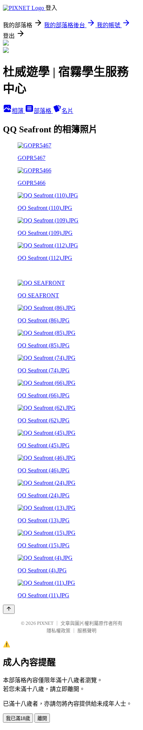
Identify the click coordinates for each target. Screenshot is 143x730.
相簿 (18, 111)
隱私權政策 (58, 630)
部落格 (43, 111)
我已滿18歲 (18, 718)
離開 (42, 718)
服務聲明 (86, 630)
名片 (67, 111)
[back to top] (9, 609)
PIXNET (45, 623)
